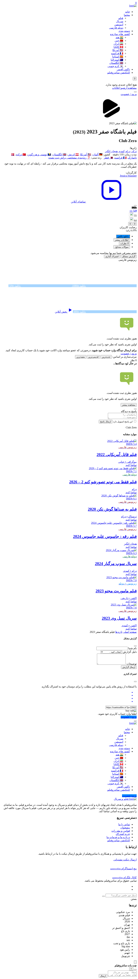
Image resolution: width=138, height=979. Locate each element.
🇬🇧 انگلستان (116, 63)
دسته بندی (124, 30)
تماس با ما (124, 824)
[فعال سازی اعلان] (135, 205)
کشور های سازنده (120, 34)
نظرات (124, 243)
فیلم (120, 18)
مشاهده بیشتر (128, 405)
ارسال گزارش (128, 667)
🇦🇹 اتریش (73, 154)
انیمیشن (118, 24)
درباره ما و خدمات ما (118, 837)
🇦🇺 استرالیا (117, 59)
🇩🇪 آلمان (97, 154)
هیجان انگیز (111, 151)
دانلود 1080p (79, 285)
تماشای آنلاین (78, 201)
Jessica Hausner (128, 175)
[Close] (135, 645)
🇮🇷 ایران (118, 43)
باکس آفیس (123, 69)
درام (127, 151)
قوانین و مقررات (120, 830)
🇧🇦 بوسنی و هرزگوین (39, 154)
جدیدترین (106, 357)
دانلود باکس (123, 236)
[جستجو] (135, 91)
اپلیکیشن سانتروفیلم (118, 72)
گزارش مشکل (128, 256)
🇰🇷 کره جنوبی (115, 66)
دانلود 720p (14, 285)
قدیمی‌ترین (93, 357)
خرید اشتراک (123, 834)
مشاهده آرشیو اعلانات (124, 87)
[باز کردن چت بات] (135, 962)
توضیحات (131, 663)
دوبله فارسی (116, 27)
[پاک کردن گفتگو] (135, 969)
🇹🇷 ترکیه (21, 154)
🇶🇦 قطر (108, 157)
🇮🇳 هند (119, 37)
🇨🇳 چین (119, 40)
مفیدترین (80, 357)
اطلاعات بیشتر (122, 240)
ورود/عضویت (129, 795)
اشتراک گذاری (112, 256)
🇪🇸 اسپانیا (117, 56)
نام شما (132, 648)
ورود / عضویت (129, 94)
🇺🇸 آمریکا (117, 50)
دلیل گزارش (130, 651)
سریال (119, 21)
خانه (127, 11)
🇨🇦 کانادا (118, 47)
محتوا (127, 14)
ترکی (134, 151)
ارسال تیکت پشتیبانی (125, 859)
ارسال (103, 976)
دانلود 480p (79, 311)
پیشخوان (125, 827)
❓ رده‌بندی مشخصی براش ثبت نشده (69, 157)
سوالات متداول (122, 247)
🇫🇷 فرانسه (117, 53)
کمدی (121, 151)
